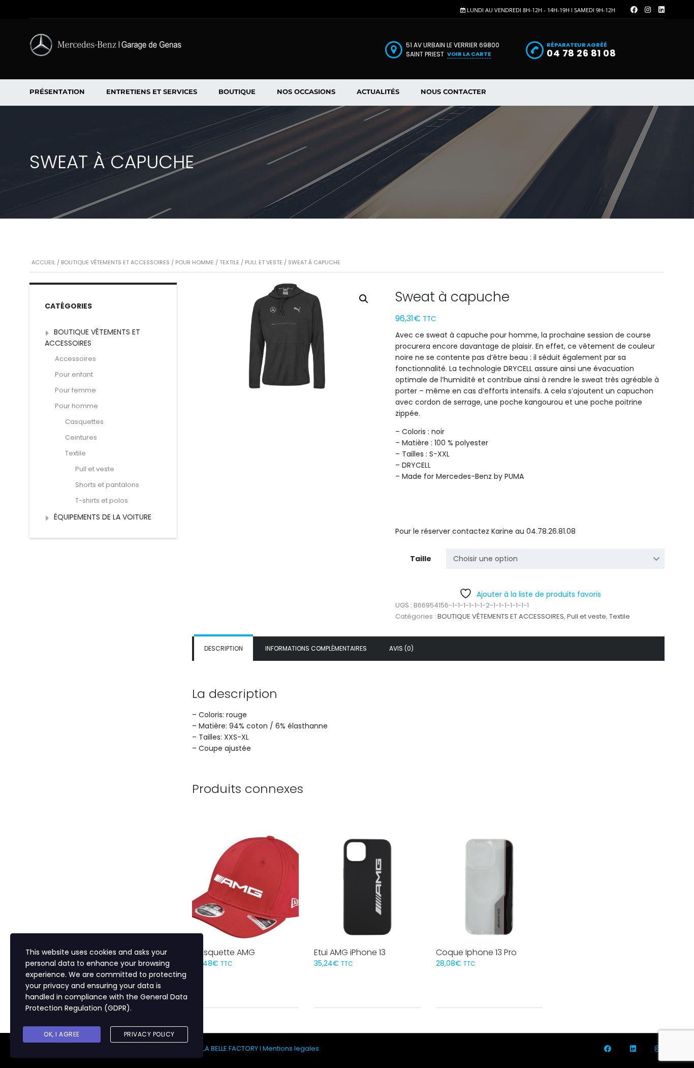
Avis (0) (401, 648)
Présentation (57, 91)
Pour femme (75, 390)
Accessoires (75, 358)
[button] (364, 299)
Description (223, 648)
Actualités (378, 91)
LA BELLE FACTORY (230, 1048)
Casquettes (84, 421)
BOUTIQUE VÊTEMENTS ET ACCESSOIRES (115, 262)
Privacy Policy (149, 1034)
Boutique (237, 91)
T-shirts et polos (101, 500)
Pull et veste (263, 262)
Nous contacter (453, 91)
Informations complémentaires (316, 648)
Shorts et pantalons (107, 485)
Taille (420, 559)
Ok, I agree (62, 1034)
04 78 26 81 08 (581, 53)
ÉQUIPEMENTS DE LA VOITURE (102, 517)
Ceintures (81, 437)
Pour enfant (74, 374)
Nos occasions (306, 91)
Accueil (43, 262)
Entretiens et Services (151, 91)
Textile (229, 262)
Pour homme (194, 262)
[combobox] (555, 558)
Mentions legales (291, 1048)
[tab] (223, 648)
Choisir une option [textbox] (485, 559)
